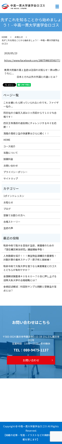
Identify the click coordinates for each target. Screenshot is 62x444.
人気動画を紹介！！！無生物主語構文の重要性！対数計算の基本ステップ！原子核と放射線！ (29, 257)
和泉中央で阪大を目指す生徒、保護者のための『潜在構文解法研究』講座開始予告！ (28, 247)
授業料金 (8, 159)
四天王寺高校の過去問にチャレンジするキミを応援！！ (29, 125)
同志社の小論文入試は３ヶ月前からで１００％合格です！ (29, 114)
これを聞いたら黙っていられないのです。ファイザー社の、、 (31, 104)
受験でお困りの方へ (14, 215)
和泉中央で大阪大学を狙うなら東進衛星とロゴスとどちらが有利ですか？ (29, 268)
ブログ (7, 208)
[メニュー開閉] (57, 6)
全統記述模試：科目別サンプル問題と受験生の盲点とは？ (29, 288)
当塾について (10, 152)
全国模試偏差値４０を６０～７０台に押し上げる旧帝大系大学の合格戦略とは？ (29, 278)
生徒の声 (8, 228)
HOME (4, 36)
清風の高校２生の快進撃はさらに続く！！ (26, 133)
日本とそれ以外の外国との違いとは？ (37, 76)
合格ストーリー (11, 221)
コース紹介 (9, 146)
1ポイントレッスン (13, 196)
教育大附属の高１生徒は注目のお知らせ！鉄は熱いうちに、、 (32, 71)
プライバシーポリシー (15, 172)
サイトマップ (10, 178)
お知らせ (19, 36)
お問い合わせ (10, 165)
